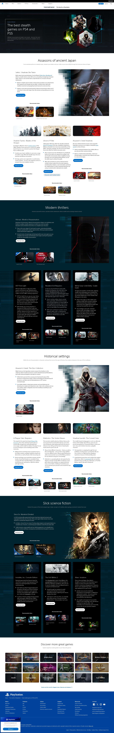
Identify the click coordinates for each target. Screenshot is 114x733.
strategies (27, 594)
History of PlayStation (10, 713)
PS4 (23, 705)
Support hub (60, 703)
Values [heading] (42, 701)
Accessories (35, 3)
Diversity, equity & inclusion (46, 709)
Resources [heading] (77, 701)
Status (59, 707)
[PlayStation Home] (2, 3)
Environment (43, 703)
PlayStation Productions (10, 709)
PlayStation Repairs (62, 709)
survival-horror (49, 582)
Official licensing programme (81, 715)
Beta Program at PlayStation (98, 713)
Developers (77, 711)
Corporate (7, 711)
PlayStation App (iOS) (97, 707)
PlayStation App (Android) (97, 709)
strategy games (32, 145)
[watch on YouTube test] (30, 115)
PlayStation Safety (61, 705)
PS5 (13, 3)
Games (19, 3)
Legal (67, 730)
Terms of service (78, 703)
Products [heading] (25, 701)
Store (6, 3)
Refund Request (61, 713)
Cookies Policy (95, 730)
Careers (7, 705)
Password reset (61, 711)
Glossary (77, 713)
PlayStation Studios (9, 707)
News (43, 3)
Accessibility (43, 705)
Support (50, 3)
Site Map (89, 730)
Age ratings (77, 707)
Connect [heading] (94, 701)
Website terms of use (81, 730)
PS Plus (26, 3)
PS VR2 (24, 707)
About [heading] (6, 701)
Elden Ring (42, 75)
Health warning (78, 709)
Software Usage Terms (104, 730)
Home (6, 698)
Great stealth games (49, 7)
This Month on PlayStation (63, 7)
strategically (88, 459)
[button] (21, 95)
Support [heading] (60, 701)
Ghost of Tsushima (48, 145)
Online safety (43, 707)
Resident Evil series (55, 291)
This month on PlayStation (15, 698)
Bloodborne (49, 75)
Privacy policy (73, 730)
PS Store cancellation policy (81, 705)
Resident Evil (51, 580)
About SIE (7, 703)
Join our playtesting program (98, 711)
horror (81, 595)
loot (29, 596)
